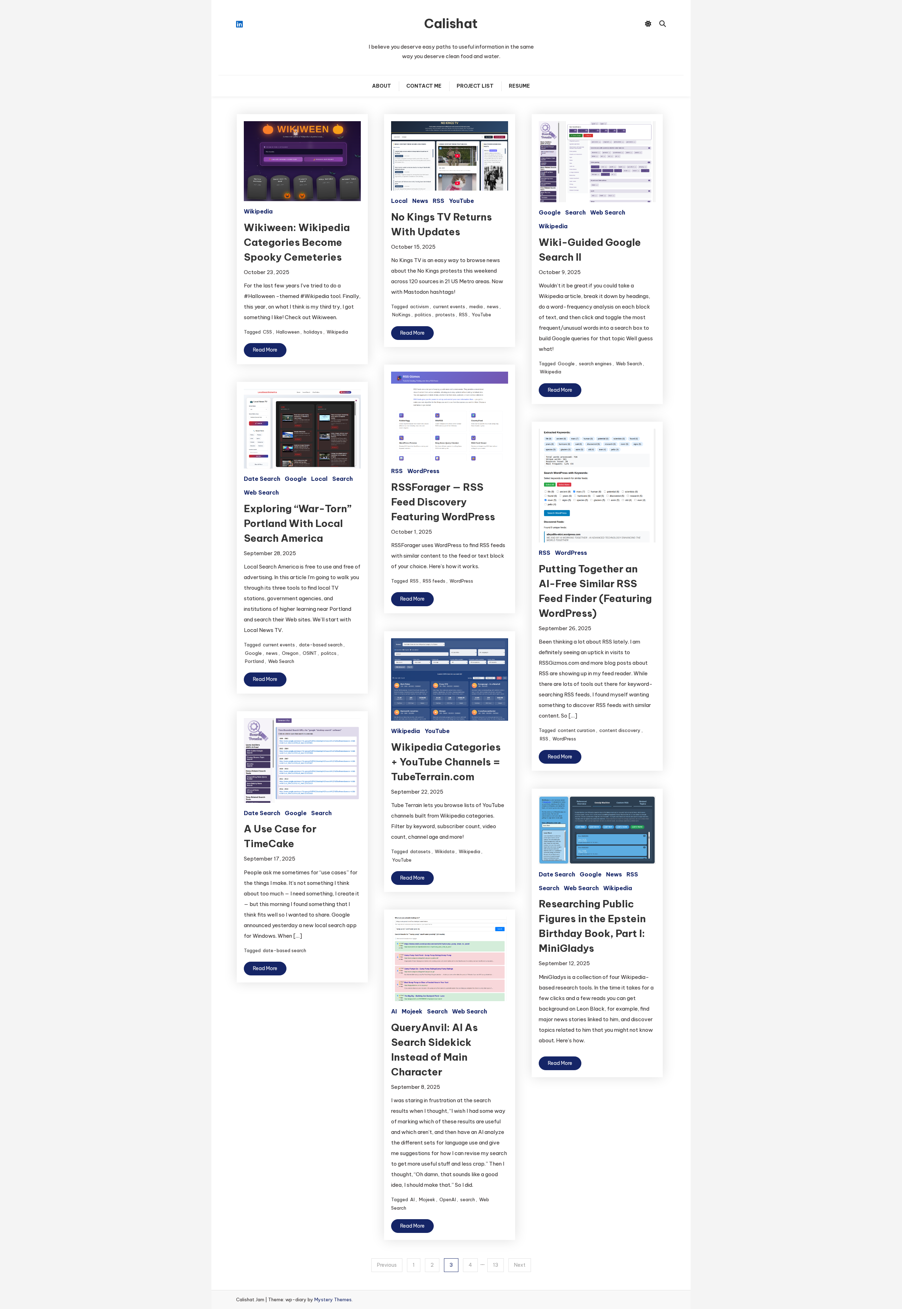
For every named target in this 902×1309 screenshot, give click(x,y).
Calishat (451, 23)
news (493, 306)
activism (419, 306)
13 (495, 1265)
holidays (313, 332)
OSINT (310, 653)
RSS (438, 200)
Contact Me (423, 86)
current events (449, 306)
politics (423, 314)
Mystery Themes (333, 1299)
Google (550, 212)
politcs (328, 653)
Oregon (290, 653)
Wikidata (445, 851)
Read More (265, 350)
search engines (595, 363)
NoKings (401, 314)
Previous (387, 1265)
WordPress (423, 470)
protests (445, 314)
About (381, 86)
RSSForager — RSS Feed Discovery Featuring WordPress (443, 502)
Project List (475, 86)
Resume (519, 86)
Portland (254, 661)
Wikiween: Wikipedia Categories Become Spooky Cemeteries (297, 242)
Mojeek (412, 1011)
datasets (420, 851)
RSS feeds (434, 581)
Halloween (287, 332)
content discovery (620, 730)
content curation (576, 730)
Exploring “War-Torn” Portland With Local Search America (298, 523)
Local (399, 200)
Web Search (607, 212)
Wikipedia (258, 211)
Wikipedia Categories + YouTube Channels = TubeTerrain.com (446, 762)
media (476, 306)
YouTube (461, 200)
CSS (267, 332)
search (467, 1199)
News (420, 200)
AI (394, 1011)
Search (575, 212)
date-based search (320, 644)
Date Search (262, 478)
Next (519, 1265)
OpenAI (447, 1199)
